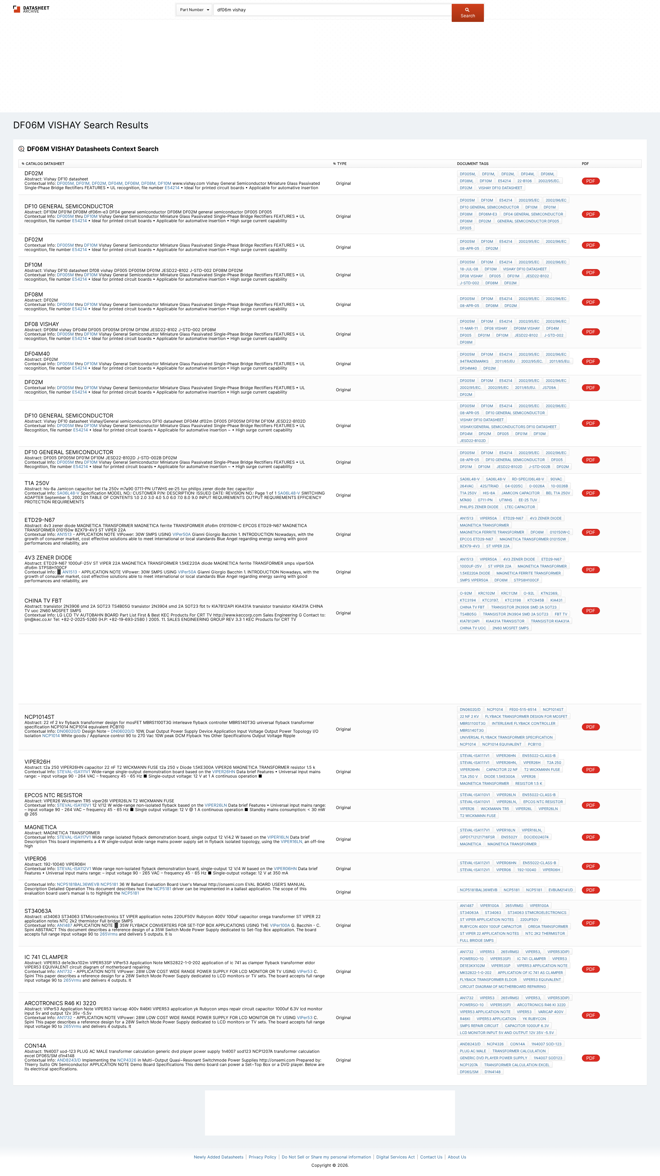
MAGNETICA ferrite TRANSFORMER (492, 532)
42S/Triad (489, 486)
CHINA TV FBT (472, 607)
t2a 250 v (469, 776)
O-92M (466, 593)
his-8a (489, 493)
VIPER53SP (500, 965)
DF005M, (66, 183)
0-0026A (536, 486)
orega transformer (548, 926)
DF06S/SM (469, 1072)
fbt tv (561, 614)
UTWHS (505, 500)
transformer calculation (519, 1051)
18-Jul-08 (469, 269)
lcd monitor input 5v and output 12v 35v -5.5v (507, 1032)
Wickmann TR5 (495, 808)
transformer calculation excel (517, 1065)
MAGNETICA (470, 844)
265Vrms (109, 934)
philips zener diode (479, 507)
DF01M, (83, 183)
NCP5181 (109, 884)
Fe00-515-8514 (523, 709)
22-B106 (524, 181)
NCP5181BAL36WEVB (78, 884)
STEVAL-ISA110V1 (74, 805)
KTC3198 (513, 600)
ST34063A (469, 912)
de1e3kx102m (472, 965)
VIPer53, (533, 951)
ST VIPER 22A (497, 546)
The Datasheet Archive (31, 9)
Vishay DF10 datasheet (500, 188)
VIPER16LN (278, 837)
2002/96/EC (556, 200)
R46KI (465, 1018)
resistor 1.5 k (528, 783)
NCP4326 (126, 1060)
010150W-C (560, 532)
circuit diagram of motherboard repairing (503, 986)
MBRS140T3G (472, 730)
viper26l (524, 808)
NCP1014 (51, 735)
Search (468, 15)
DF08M (466, 214)
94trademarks (474, 361)
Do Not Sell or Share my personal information (326, 1157)
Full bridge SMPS (477, 940)
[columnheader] (174, 164)
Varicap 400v (550, 1012)
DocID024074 (536, 837)
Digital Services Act (395, 1157)
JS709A (549, 387)
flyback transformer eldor (488, 979)
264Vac (467, 486)
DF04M (552, 328)
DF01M (550, 207)
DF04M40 (468, 368)
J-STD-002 (469, 283)
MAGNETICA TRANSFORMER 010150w (533, 539)
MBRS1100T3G (472, 723)
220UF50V (529, 919)
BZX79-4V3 (470, 546)
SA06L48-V (68, 493)
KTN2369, (549, 593)
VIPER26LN (216, 805)
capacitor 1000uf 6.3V (527, 1025)
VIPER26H (531, 762)
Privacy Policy (262, 1157)
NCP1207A (469, 1065)
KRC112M (509, 593)
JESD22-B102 (537, 276)
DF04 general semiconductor (533, 214)
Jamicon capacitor (520, 493)
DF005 (466, 228)
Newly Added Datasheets (218, 1157)
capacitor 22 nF (502, 769)
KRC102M (486, 593)
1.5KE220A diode (475, 573)
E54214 (173, 187)
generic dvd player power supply (493, 1058)
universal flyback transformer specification (506, 737)
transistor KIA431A (550, 621)
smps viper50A (474, 580)
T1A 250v (468, 493)
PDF (590, 181)
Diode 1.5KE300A (499, 776)
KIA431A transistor (505, 621)
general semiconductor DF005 (528, 221)
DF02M (485, 221)
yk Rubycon (534, 1018)
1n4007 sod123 (548, 1058)
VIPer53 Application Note (542, 965)
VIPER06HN (285, 868)
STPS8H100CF (526, 580)
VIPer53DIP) (559, 951)
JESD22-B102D (473, 440)
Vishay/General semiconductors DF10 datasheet (508, 426)
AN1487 (64, 925)
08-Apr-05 (469, 248)
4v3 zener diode (546, 518)
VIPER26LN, (507, 801)
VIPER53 (559, 958)
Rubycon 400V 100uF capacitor (491, 926)
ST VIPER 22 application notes (489, 933)
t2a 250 (554, 762)
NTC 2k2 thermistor (545, 933)
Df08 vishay (471, 276)
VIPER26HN (223, 771)
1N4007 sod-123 (546, 1044)
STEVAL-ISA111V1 (73, 771)
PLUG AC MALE (473, 1051)
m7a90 (466, 500)
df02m (466, 188)
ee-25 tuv (528, 500)
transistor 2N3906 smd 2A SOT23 (524, 607)
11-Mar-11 (469, 328)
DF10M (164, 183)
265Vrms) (514, 905)
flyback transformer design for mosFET (526, 716)
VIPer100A (280, 925)
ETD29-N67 (513, 518)
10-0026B (559, 486)
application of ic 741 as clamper (530, 972)
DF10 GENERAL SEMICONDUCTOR (489, 207)
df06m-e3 (488, 214)
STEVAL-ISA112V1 (74, 868)
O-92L (529, 593)
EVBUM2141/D (561, 890)
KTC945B (535, 600)
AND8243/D (69, 1060)
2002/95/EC (529, 200)
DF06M (466, 221)
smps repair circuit (479, 1025)
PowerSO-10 (472, 958)
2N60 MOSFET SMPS (510, 628)
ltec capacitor (520, 507)
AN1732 (64, 971)
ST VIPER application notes (487, 919)
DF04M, (115, 183)
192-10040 (526, 870)
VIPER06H (551, 870)
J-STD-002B (539, 466)
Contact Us (431, 1157)
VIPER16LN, (292, 841)
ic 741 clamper (531, 958)
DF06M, (132, 183)
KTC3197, (490, 600)
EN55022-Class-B (539, 755)
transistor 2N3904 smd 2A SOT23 (515, 614)
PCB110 (534, 744)
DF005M (65, 216)
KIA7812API (470, 621)
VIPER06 (503, 870)
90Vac (556, 479)
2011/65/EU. (559, 361)
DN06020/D (69, 731)
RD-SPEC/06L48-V (528, 479)
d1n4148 (493, 1072)
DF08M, (148, 183)
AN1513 (64, 534)
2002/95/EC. (549, 181)
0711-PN (485, 500)
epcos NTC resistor (543, 801)
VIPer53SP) (500, 958)
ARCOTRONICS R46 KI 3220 (541, 1005)
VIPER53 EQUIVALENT (542, 979)
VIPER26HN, (506, 762)
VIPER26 (528, 776)
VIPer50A (181, 534)
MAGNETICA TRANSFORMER (484, 525)
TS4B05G (468, 614)
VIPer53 (304, 971)
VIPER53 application (496, 1018)
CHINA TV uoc (473, 628)
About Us (457, 1157)
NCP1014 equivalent (502, 744)
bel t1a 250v (558, 493)
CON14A (517, 1044)
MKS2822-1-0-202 (475, 972)
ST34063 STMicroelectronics (537, 912)
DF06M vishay (527, 328)
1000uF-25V (471, 566)
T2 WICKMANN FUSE (542, 769)
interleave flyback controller (523, 723)
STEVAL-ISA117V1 (74, 837)
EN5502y (509, 837)
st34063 (493, 912)
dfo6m (537, 532)
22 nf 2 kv (469, 716)
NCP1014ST (553, 709)
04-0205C (514, 486)
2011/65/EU (505, 361)
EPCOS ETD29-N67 (476, 539)
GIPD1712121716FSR (477, 837)
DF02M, (99, 183)
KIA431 (556, 600)
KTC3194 (468, 600)
